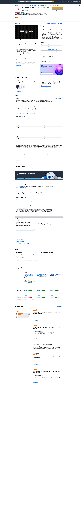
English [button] (68, 1)
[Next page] (59, 118)
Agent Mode (64, 1)
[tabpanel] (39, 127)
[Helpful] (19, 162)
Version (16, 199)
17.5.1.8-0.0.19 (50, 56)
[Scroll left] (15, 20)
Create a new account (77, 1)
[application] (30, 290)
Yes (49, 61)
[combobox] (35, 1)
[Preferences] (61, 118)
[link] (50, 5)
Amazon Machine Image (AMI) (52, 51)
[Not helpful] (21, 162)
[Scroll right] (62, 20)
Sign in (72, 1)
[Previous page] (46, 118)
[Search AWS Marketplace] (53, 1)
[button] (28, 9)
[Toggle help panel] (79, 5)
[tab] (19, 114)
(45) (21, 17)
